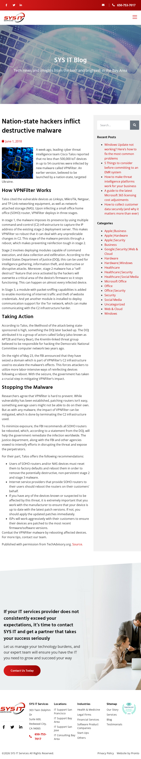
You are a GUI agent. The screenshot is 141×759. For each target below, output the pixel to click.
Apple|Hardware (116, 235)
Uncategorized (114, 304)
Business (110, 245)
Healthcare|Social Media (121, 277)
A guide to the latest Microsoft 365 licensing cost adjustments (120, 195)
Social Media (113, 300)
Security (110, 295)
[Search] (134, 125)
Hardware (111, 258)
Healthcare (112, 268)
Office (108, 286)
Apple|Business (115, 231)
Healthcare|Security (118, 272)
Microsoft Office (115, 281)
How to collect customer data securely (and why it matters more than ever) (121, 209)
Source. (77, 544)
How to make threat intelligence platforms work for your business (120, 181)
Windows (110, 314)
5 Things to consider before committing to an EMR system (121, 167)
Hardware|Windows (118, 263)
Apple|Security (114, 240)
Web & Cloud (113, 309)
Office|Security (114, 291)
